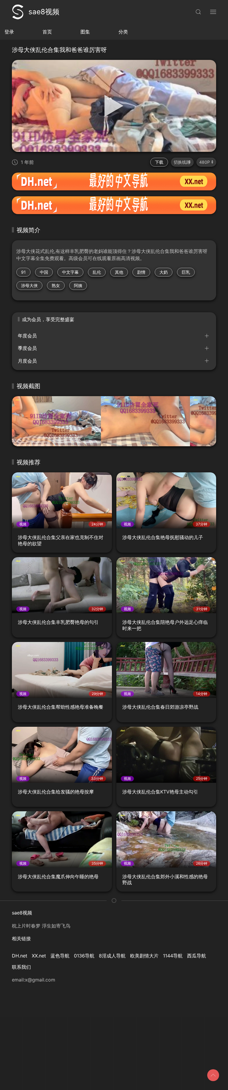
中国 (44, 272)
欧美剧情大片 (144, 956)
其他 (119, 272)
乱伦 (97, 272)
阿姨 (78, 285)
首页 (47, 32)
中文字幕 (70, 272)
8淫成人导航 (112, 956)
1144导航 (173, 956)
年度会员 (27, 336)
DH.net (19, 956)
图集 (85, 32)
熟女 (56, 285)
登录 (9, 32)
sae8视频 (43, 11)
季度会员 (27, 348)
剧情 (141, 272)
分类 (123, 32)
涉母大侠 (29, 285)
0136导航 (84, 956)
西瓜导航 (196, 956)
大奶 (163, 272)
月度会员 (27, 361)
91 (23, 272)
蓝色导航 (59, 956)
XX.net (39, 956)
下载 (159, 162)
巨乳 (186, 272)
